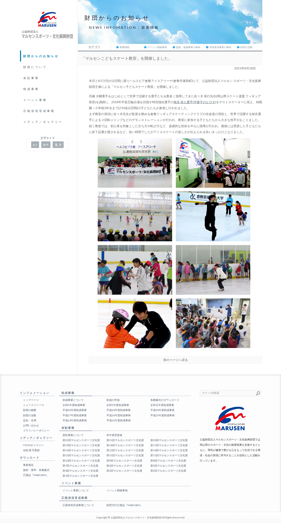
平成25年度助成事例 (162, 415)
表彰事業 (31, 78)
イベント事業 (35, 100)
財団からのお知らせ (41, 56)
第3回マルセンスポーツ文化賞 (124, 470)
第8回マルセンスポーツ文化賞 (168, 460)
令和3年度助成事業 (74, 405)
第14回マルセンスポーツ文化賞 (169, 450)
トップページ (31, 400)
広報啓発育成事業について (78, 505)
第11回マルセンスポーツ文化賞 (169, 455)
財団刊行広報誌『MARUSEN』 (124, 505)
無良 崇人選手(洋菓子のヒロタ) (195, 102)
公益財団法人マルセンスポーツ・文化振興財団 (136, 517)
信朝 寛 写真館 (31, 450)
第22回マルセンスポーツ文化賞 (81, 440)
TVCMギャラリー (33, 445)
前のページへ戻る (175, 360)
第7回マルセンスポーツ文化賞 (80, 465)
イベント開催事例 (157, 47)
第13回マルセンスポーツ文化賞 (81, 455)
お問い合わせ (31, 425)
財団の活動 (246, 47)
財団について (35, 67)
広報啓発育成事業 (39, 111)
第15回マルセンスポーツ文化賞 (125, 450)
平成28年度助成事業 (162, 410)
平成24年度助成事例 (75, 420)
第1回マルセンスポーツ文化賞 (80, 475)
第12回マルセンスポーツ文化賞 (125, 455)
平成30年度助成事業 (75, 410)
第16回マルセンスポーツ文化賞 (81, 450)
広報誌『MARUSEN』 (36, 475)
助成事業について (73, 400)
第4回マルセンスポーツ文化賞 (80, 470)
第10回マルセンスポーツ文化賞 (81, 460)
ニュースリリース (33, 405)
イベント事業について (76, 490)
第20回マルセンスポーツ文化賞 (169, 440)
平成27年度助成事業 (75, 415)
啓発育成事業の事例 (220, 47)
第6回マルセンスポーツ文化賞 (124, 465)
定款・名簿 (29, 420)
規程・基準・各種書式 (36, 470)
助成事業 (31, 89)
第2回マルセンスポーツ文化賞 (168, 470)
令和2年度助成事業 (117, 405)
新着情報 (124, 47)
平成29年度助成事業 (118, 410)
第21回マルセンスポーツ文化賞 (125, 440)
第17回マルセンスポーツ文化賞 (169, 445)
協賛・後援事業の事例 (188, 47)
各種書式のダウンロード (164, 400)
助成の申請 (113, 400)
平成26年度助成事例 (118, 415)
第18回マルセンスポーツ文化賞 (125, 445)
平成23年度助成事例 (118, 420)
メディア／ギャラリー (43, 122)
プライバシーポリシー (36, 430)
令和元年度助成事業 (162, 405)
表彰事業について (73, 435)
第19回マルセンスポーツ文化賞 (81, 445)
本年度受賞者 (114, 435)
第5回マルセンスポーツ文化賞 (168, 465)
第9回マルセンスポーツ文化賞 (124, 460)
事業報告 (28, 465)
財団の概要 (29, 410)
